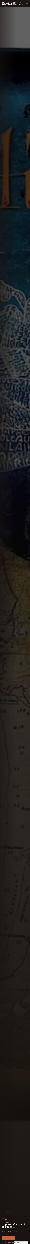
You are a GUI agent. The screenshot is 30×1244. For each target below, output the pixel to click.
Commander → (9, 1237)
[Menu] (26, 3)
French (18, 1242)
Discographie (8, 1212)
